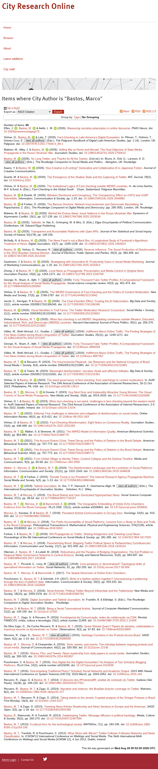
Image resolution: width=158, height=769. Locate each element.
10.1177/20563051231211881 (109, 365)
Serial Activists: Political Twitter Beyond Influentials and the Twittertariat (90, 590)
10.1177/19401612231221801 (27, 325)
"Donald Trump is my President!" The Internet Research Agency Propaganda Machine (101, 476)
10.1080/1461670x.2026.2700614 (105, 152)
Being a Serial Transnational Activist (68, 608)
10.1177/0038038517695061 (32, 516)
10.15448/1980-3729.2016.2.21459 (114, 620)
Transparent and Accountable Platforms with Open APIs (64, 231)
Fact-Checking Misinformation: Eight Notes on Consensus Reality (89, 422)
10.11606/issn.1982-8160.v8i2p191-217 (40, 691)
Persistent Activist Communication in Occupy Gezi (92, 512)
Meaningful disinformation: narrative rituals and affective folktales (89, 370)
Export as (9, 111)
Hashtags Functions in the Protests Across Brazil (110, 635)
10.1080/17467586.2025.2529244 (80, 216)
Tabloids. (36, 222)
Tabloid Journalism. (45, 485)
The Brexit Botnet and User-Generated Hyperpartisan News (83, 495)
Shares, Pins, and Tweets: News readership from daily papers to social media (77, 653)
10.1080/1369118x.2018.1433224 (105, 546)
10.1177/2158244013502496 (53, 709)
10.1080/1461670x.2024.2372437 (24, 337)
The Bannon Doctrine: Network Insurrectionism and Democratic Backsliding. (93, 204)
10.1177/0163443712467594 (64, 718)
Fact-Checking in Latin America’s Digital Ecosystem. (88, 137)
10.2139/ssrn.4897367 (89, 356)
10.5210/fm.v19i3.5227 (49, 700)
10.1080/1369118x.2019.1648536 (109, 471)
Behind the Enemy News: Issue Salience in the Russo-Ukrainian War (89, 213)
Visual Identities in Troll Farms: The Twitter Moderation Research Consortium (78, 310)
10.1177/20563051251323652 (81, 313)
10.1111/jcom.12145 (96, 647)
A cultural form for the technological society (56, 724)
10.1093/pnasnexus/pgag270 (22, 131)
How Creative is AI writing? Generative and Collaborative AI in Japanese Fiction (94, 167)
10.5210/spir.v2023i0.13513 (62, 386)
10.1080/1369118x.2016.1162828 (24, 584)
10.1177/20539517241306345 (81, 304)
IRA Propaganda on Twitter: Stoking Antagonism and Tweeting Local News (94, 534)
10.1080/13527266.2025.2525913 (79, 264)
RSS (137, 111)
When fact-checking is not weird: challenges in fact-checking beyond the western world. (102, 401)
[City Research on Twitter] (45, 759)
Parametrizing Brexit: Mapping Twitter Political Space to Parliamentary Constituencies (98, 543)
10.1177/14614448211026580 (131, 395)
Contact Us (27, 760)
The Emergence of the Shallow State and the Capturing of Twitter (86, 177)
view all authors (35, 140)
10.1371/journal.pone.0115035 (95, 665)
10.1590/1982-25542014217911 (64, 682)
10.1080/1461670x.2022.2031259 (54, 425)
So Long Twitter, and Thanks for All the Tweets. (59, 158)
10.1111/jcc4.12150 (45, 611)
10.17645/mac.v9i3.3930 (65, 462)
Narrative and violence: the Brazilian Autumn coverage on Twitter (99, 688)
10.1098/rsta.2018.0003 (47, 528)
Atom (126, 111)
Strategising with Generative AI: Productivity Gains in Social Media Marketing (97, 261)
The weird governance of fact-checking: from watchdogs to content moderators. (95, 380)
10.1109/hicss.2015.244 (127, 674)
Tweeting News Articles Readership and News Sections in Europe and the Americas (94, 706)
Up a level (13, 107)
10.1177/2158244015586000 (53, 638)
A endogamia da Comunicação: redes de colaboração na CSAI (98, 617)
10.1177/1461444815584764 (66, 593)
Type (77, 117)
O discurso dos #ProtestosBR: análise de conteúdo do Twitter (97, 679)
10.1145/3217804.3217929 (134, 537)
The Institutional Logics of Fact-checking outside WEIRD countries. (87, 186)
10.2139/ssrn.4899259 (86, 347)
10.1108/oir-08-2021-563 (74, 416)
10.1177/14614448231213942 (79, 295)
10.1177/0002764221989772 (76, 443)
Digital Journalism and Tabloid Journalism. (55, 599)
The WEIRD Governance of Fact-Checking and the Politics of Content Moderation (99, 292)
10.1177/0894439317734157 (58, 498)
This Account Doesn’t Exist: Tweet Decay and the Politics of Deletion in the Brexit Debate (87, 440)
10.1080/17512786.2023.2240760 (83, 274)
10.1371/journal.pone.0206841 (129, 507)
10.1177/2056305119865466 (77, 480)
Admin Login (9, 760)
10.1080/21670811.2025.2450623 (105, 243)
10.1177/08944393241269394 (22, 286)
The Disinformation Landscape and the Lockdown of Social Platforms (110, 467)
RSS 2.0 (150, 111)
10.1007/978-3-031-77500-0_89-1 (42, 143)
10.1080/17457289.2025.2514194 (24, 255)
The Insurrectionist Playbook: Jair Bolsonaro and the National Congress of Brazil (101, 361)
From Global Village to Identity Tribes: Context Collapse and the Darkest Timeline (83, 458)
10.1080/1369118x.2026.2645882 (104, 198)
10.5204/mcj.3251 (20, 180)
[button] (58, 112)
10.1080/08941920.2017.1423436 (24, 558)
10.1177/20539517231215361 (81, 374)
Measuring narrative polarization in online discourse (98, 128)
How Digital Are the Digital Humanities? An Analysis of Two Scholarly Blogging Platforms (75, 664)
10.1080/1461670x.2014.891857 (53, 656)
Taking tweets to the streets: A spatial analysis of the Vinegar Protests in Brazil (107, 697)
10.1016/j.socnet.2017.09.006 (111, 567)
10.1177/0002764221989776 (51, 434)
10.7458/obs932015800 (116, 629)
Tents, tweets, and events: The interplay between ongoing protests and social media (78, 646)
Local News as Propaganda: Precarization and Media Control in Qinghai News (96, 270)
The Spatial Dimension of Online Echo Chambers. (96, 572)
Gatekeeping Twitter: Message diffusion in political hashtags (98, 715)
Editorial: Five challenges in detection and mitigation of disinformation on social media (86, 413)
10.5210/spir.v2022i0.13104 (59, 407)
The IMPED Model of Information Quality (90, 431)
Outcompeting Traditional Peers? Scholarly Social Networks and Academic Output (79, 671)
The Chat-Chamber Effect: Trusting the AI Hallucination (94, 301)
